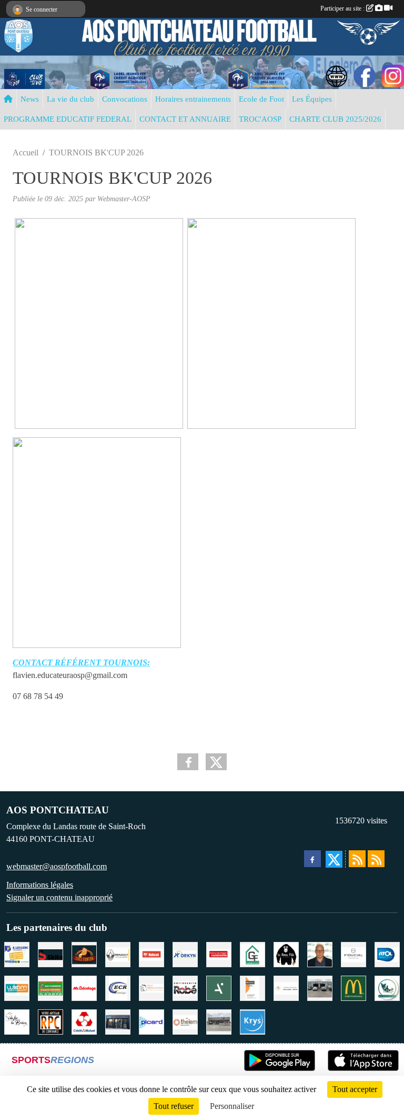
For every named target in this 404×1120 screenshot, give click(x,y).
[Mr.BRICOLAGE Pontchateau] (84, 987)
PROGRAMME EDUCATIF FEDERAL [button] (68, 119)
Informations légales (39, 884)
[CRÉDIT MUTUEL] (84, 1020)
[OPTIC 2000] (252, 987)
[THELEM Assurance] (185, 1020)
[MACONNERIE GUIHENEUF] (252, 953)
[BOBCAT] (151, 953)
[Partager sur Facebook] (187, 761)
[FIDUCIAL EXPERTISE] (353, 953)
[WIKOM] (16, 987)
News (30, 99)
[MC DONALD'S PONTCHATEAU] (353, 987)
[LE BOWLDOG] (387, 987)
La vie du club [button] (70, 99)
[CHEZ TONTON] (84, 953)
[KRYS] (252, 1020)
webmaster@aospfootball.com (56, 866)
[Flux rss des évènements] (376, 858)
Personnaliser (232, 1106)
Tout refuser (174, 1106)
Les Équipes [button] (312, 99)
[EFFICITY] (319, 953)
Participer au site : (343, 8)
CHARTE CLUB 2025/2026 (335, 119)
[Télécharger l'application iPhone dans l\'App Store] (363, 1060)
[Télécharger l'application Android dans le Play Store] (279, 1060)
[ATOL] (387, 953)
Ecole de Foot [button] (261, 99)
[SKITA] (50, 953)
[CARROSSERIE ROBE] (185, 987)
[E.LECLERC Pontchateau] (16, 953)
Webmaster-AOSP (123, 198)
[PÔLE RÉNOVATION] (151, 987)
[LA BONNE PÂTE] (286, 953)
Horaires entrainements (193, 99)
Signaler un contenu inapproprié (59, 897)
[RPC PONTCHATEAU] (50, 1020)
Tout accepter (354, 1089)
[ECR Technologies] (117, 987)
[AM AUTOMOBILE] (319, 987)
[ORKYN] (185, 953)
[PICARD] (151, 1020)
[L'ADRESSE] (117, 1020)
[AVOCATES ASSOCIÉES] (286, 987)
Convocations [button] (124, 99)
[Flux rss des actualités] (357, 858)
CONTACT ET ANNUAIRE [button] (185, 119)
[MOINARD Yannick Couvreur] (50, 987)
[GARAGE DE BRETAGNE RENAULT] (117, 953)
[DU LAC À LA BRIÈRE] (16, 1020)
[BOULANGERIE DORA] (218, 1020)
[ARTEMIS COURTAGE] (218, 987)
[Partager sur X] (216, 761)
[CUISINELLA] (218, 953)
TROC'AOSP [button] (260, 119)
